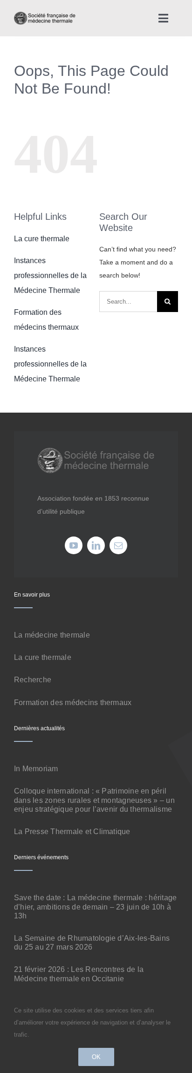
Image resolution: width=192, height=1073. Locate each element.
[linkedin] (96, 545)
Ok (96, 1056)
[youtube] (73, 545)
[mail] (118, 545)
